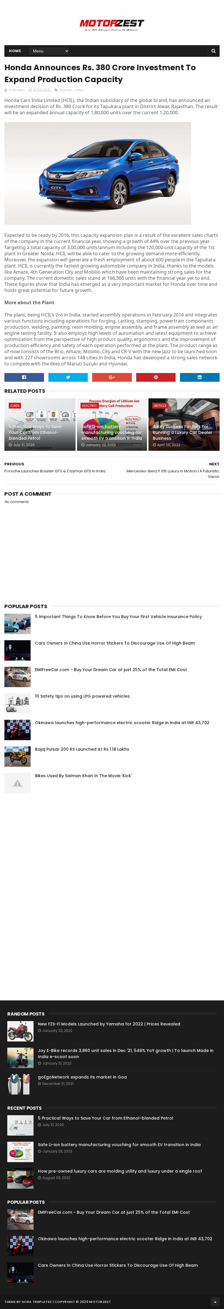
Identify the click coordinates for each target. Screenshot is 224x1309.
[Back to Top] (215, 1301)
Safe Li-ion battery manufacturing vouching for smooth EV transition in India (111, 432)
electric (89, 405)
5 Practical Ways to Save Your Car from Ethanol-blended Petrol (35, 432)
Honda (66, 89)
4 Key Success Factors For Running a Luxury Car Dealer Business (182, 432)
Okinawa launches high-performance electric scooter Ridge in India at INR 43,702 (122, 723)
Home (15, 50)
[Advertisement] (48, 886)
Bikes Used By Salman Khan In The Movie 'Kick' (83, 776)
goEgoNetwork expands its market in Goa (82, 1077)
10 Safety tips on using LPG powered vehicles (82, 696)
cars (14, 405)
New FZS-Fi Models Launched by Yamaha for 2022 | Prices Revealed (109, 1024)
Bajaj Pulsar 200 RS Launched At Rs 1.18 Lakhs (82, 749)
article (160, 405)
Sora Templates (37, 1301)
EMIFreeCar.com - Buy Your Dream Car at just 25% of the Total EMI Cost (111, 670)
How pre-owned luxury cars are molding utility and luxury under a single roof (120, 1171)
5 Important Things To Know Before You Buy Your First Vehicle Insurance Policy (118, 617)
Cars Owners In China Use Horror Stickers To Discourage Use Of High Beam (115, 643)
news (78, 89)
